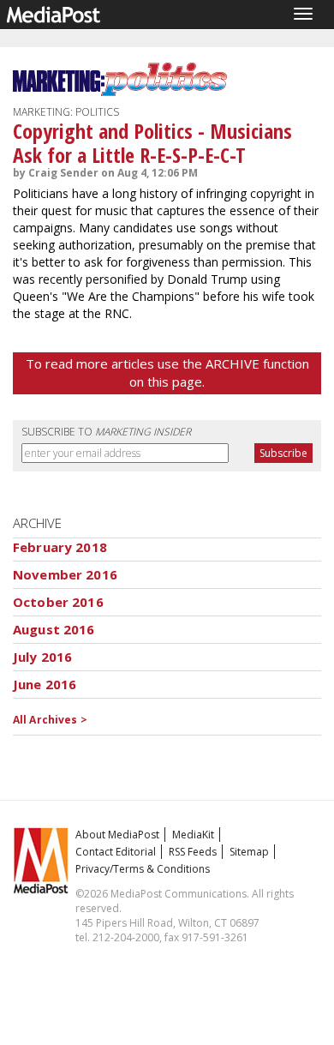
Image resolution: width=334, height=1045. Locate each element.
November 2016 (65, 574)
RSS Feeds (193, 851)
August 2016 (54, 629)
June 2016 (44, 684)
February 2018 (60, 547)
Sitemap (249, 851)
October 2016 (58, 601)
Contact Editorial (115, 851)
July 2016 (42, 656)
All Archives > (50, 719)
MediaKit (193, 834)
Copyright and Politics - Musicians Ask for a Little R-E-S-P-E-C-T (152, 143)
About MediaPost (117, 834)
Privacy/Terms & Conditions (142, 869)
